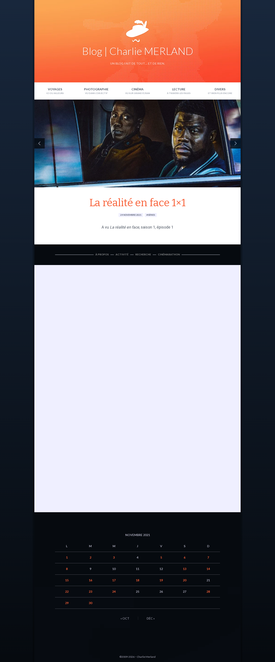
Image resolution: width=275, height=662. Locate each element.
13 (184, 569)
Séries (151, 215)
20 (184, 580)
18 (137, 580)
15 (67, 580)
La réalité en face (124, 227)
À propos (102, 254)
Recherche (143, 254)
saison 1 (148, 227)
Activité (122, 254)
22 (67, 591)
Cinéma (137, 89)
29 (67, 603)
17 (114, 580)
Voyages (55, 89)
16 (90, 580)
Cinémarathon (169, 254)
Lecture (178, 89)
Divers (220, 89)
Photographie (96, 89)
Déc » (151, 618)
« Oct (125, 618)
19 (161, 580)
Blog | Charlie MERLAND (137, 51)
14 (208, 569)
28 (208, 591)
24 (114, 591)
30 (90, 603)
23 (90, 591)
